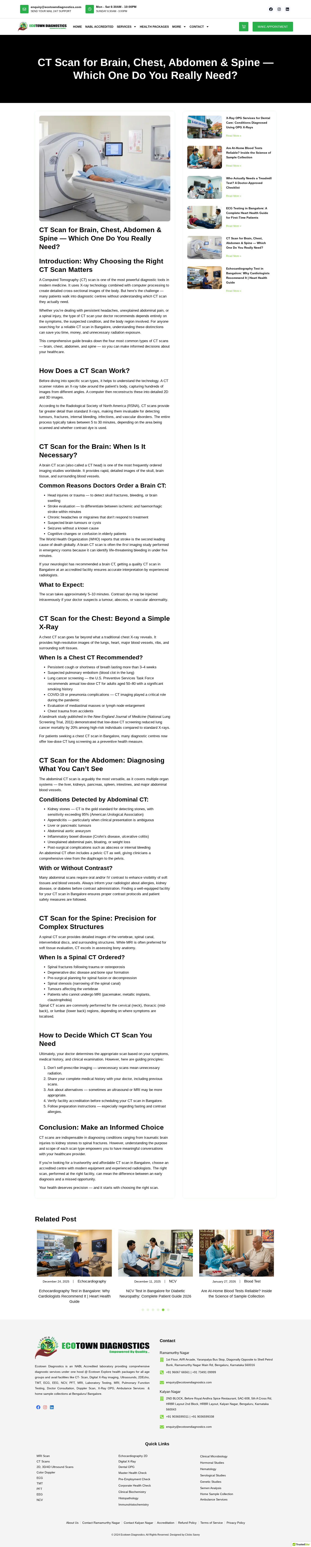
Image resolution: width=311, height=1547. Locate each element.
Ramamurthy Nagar (174, 1353)
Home (77, 26)
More (176, 26)
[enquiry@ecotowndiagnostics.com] (24, 9)
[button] (143, 1310)
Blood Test (252, 1281)
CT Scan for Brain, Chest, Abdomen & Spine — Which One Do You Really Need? (246, 243)
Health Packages (154, 26)
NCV (172, 1281)
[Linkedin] (287, 9)
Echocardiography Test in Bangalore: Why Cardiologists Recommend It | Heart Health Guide (74, 1296)
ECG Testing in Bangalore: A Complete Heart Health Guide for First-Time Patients (247, 213)
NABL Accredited (99, 26)
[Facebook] (270, 9)
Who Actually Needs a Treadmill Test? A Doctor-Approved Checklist (249, 183)
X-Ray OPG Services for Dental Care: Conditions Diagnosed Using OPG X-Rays (248, 122)
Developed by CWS (274, 1540)
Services (124, 26)
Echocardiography (92, 1281)
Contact (197, 26)
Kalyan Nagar (170, 1392)
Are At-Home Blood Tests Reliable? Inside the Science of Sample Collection (248, 152)
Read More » (233, 135)
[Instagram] (279, 9)
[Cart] (243, 26)
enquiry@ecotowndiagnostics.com (56, 7)
